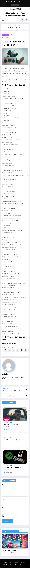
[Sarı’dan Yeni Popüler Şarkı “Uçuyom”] (15, 414)
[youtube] (18, 5)
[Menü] (3, 20)
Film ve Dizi (23, 562)
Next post (5, 393)
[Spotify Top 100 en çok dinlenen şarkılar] (15, 457)
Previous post (5, 388)
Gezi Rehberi (11, 560)
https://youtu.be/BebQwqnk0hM (9, 343)
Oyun (6, 560)
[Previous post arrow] (26, 390)
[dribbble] (15, 5)
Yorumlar (4, 484)
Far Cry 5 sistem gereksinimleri (14, 550)
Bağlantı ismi (4, 499)
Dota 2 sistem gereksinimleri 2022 (12, 391)
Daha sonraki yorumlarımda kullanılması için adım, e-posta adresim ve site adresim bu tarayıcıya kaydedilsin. (14, 517)
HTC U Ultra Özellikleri (9, 396)
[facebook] (5, 350)
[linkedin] (13, 350)
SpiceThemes (15, 565)
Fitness (22, 560)
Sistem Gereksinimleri (10, 535)
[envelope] (17, 350)
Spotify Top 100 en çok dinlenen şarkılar (12, 468)
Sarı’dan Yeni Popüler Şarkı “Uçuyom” (11, 425)
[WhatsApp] (25, 350)
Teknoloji (17, 560)
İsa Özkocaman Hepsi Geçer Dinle (13, 439)
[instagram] (17, 5)
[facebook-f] (11, 5)
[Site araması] (22, 20)
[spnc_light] (26, 19)
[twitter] (9, 350)
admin (14, 34)
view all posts (5, 382)
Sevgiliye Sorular (16, 562)
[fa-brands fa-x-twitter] (13, 5)
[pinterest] (21, 350)
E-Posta (3, 507)
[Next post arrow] (26, 396)
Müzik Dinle (5, 34)
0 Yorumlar (6, 37)
